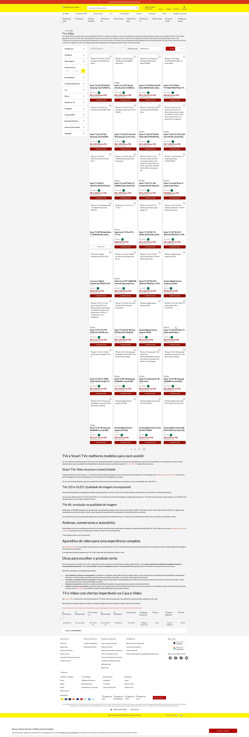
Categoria (68, 55)
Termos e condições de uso (109, 654)
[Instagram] (170, 658)
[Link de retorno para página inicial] (74, 8)
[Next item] (150, 2)
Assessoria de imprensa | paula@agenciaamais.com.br (142, 654)
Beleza (62, 684)
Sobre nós (63, 643)
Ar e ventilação (86, 677)
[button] (147, 8)
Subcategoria (69, 61)
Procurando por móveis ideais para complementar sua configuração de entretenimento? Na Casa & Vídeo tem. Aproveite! (102, 608)
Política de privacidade (68, 732)
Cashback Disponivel (72, 84)
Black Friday (80, 588)
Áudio (164, 13)
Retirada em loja (106, 664)
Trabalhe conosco (65, 661)
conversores (181, 528)
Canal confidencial (131, 650)
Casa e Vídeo (69, 599)
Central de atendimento (133, 647)
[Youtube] (186, 658)
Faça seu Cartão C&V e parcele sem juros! (124, 2)
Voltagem (68, 133)
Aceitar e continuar (223, 731)
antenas (173, 528)
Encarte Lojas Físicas (66, 650)
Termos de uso (134, 709)
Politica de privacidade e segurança (111, 650)
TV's (111, 13)
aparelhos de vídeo (70, 547)
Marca (67, 96)
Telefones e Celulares (67, 677)
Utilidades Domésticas (180, 13)
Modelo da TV (70, 102)
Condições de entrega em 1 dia (110, 661)
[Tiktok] (181, 658)
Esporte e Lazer (129, 684)
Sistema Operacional (72, 127)
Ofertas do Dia (64, 691)
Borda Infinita (69, 77)
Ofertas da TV (128, 687)
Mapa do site (105, 668)
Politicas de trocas (106, 647)
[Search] (137, 8)
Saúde (62, 687)
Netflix (158, 475)
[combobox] (111, 8)
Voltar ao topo (158, 698)
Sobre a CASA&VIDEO (73, 630)
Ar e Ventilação (124, 13)
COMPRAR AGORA (101, 100)
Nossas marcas (64, 654)
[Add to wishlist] (110, 56)
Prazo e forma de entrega (108, 643)
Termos (46, 732)
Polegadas (68, 108)
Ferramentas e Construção (90, 687)
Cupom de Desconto (109, 687)
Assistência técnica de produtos (70, 657)
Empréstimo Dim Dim (90, 647)
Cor (66, 90)
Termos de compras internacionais (111, 657)
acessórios (65, 530)
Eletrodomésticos (87, 684)
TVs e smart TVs (131, 464)
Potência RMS (70, 115)
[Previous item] (99, 2)
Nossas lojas (64, 647)
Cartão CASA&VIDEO (90, 643)
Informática (106, 680)
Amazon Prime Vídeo (169, 475)
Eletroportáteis (98, 13)
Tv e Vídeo (106, 684)
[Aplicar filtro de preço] (83, 71)
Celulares (139, 13)
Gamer (126, 680)
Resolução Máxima (71, 121)
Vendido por (69, 49)
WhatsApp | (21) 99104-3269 (135, 643)
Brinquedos (152, 13)
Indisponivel (101, 246)
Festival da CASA (81, 13)
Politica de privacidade (120, 709)
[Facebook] (175, 658)
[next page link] (144, 449)
